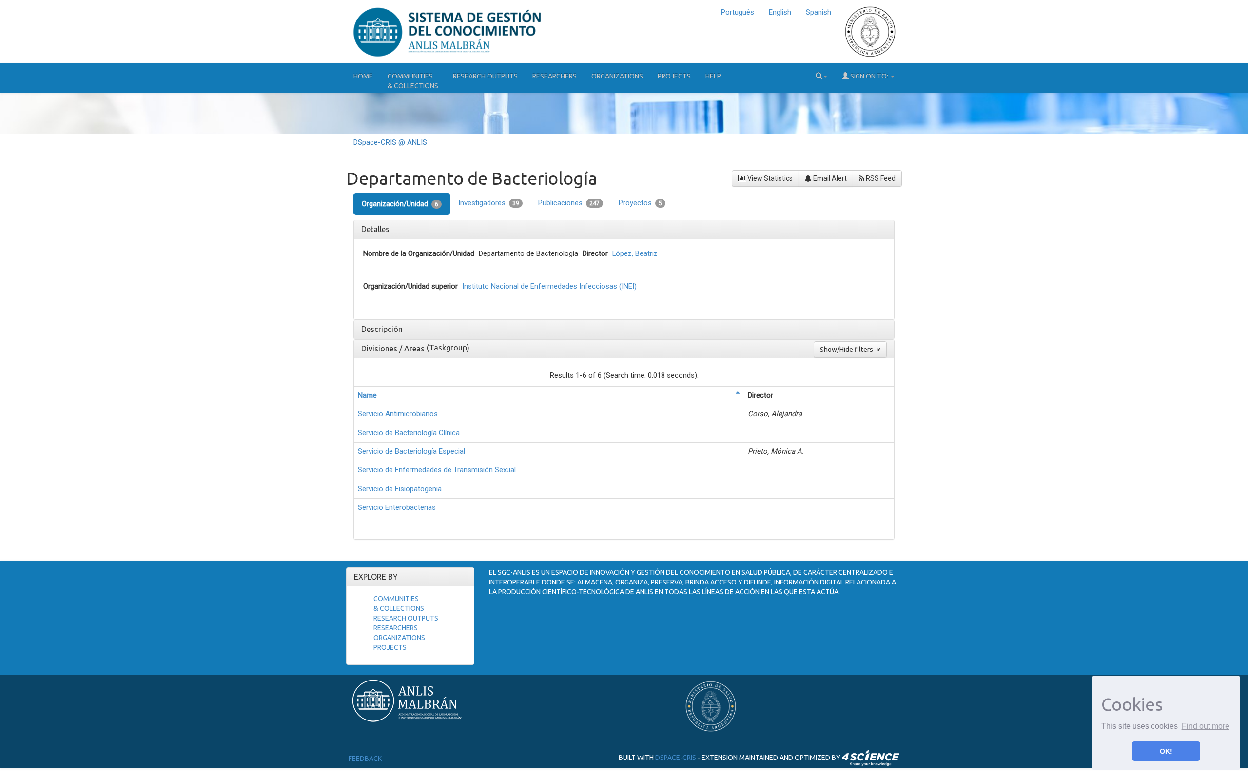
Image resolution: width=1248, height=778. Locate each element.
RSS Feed (880, 178)
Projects (674, 76)
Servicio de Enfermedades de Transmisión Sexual (437, 470)
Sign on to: (869, 76)
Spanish (818, 12)
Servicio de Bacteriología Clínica (409, 432)
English (780, 12)
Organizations (617, 76)
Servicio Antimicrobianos (398, 413)
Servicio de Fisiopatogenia (400, 489)
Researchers (554, 76)
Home (363, 76)
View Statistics (769, 178)
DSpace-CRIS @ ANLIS (390, 142)
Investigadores (488, 202)
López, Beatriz (635, 253)
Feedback (365, 758)
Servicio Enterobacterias (397, 507)
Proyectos (640, 202)
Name (367, 395)
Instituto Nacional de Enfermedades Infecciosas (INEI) (549, 286)
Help (713, 76)
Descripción (382, 329)
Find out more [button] (1205, 726)
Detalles (375, 229)
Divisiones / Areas (394, 348)
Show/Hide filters (848, 349)
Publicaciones (569, 202)
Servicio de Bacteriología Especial (411, 451)
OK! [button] (1166, 751)
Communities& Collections (413, 81)
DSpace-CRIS (675, 757)
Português (737, 12)
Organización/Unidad (400, 203)
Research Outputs (485, 76)
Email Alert (829, 178)
